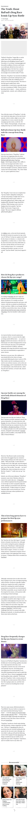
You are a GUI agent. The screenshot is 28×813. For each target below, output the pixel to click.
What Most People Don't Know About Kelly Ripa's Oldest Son (20, 802)
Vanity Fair (4, 69)
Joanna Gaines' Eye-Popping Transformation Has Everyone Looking (7, 802)
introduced (13, 727)
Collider (5, 233)
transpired (19, 674)
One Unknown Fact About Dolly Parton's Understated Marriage (20, 781)
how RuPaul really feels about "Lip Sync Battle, (13, 160)
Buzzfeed (21, 480)
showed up (21, 735)
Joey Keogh (5, 18)
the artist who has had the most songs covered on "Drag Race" (13, 310)
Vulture (11, 165)
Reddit (3, 341)
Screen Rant (9, 720)
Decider (3, 423)
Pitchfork (10, 296)
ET (6, 665)
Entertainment (4, 6)
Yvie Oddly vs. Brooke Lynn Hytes (10, 427)
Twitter (3, 206)
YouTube (24, 150)
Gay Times (7, 365)
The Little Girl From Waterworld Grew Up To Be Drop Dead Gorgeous (7, 781)
